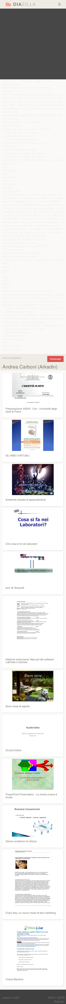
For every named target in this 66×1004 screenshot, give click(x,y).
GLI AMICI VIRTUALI (17, 455)
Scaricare (55, 359)
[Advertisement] (33, 44)
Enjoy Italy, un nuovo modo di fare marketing (31, 913)
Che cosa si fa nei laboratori (21, 544)
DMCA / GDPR (56, 997)
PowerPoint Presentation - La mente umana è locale (31, 795)
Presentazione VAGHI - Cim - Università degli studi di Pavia (31, 410)
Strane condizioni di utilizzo (21, 841)
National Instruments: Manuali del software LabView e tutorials (30, 660)
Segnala (59, 1001)
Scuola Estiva (13, 750)
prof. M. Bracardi (15, 588)
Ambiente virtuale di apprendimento (26, 499)
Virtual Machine (14, 979)
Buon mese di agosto (18, 706)
